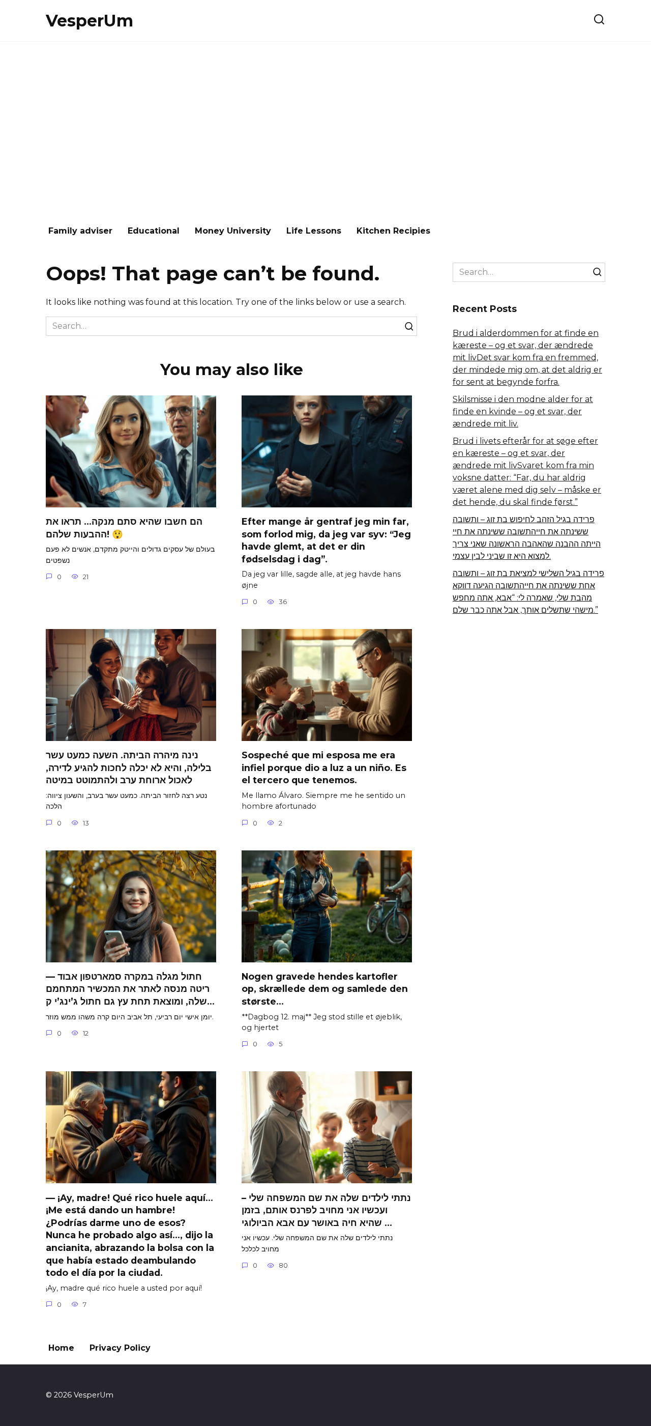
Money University (233, 231)
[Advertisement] (325, 128)
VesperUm (89, 21)
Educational (154, 231)
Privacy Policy (120, 1348)
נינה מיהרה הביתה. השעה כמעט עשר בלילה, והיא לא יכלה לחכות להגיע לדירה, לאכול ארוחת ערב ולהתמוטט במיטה (129, 767)
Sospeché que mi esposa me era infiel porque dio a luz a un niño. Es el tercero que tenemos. (324, 767)
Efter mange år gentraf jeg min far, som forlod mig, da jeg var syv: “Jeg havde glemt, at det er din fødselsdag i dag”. (326, 540)
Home (61, 1348)
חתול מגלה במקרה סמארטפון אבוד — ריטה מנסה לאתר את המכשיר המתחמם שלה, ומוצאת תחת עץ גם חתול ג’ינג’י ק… (130, 989)
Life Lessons (313, 231)
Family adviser (80, 231)
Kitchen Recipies (393, 231)
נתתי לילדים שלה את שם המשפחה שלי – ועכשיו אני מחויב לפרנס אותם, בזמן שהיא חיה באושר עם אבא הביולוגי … (326, 1210)
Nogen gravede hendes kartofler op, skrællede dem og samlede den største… (325, 989)
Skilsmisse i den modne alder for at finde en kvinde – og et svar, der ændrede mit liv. (523, 411)
